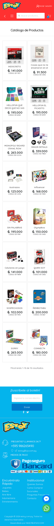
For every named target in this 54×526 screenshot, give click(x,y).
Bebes (5, 491)
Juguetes (7, 487)
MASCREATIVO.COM (35, 523)
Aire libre (6, 494)
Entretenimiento (10, 501)
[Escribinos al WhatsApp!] (46, 508)
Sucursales (32, 491)
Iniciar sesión (45, 6)
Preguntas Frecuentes (38, 494)
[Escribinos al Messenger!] (46, 499)
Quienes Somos (35, 484)
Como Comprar (35, 487)
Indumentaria (8, 498)
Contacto (31, 498)
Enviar (27, 407)
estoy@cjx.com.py (27, 450)
